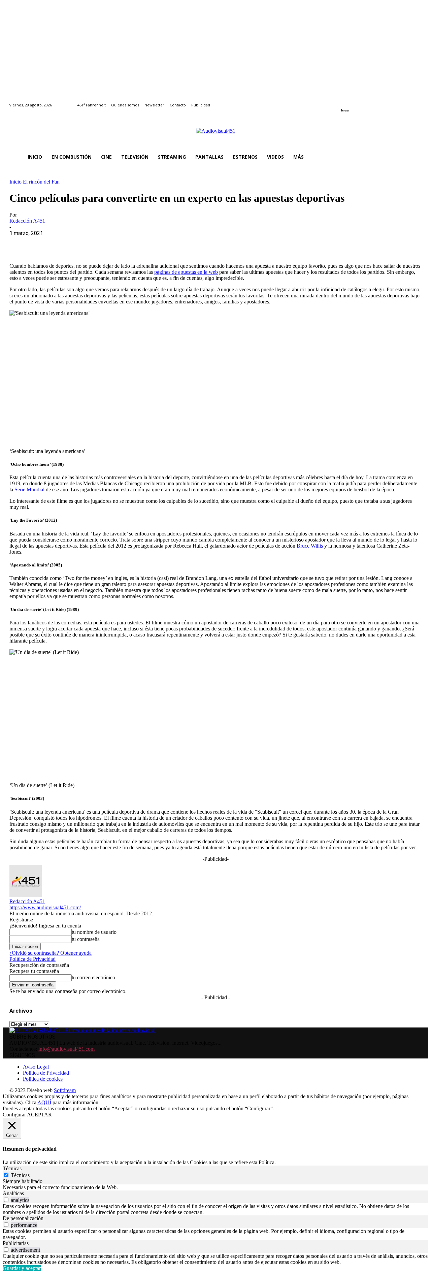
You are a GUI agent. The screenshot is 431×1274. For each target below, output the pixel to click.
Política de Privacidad (32, 959)
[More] (166, 243)
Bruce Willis (310, 546)
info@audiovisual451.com (66, 1049)
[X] (45, 243)
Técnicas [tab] (12, 1168)
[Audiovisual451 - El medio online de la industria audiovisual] (215, 134)
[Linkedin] (358, 101)
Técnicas (20, 1175)
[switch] (6, 1200)
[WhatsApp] (69, 243)
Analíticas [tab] (13, 1193)
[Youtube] (373, 101)
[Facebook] (343, 101)
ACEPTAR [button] (39, 1114)
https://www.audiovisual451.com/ (45, 907)
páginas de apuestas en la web (186, 272)
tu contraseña (86, 939)
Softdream (65, 1090)
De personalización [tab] (23, 1218)
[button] (413, 157)
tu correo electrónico (93, 977)
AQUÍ (44, 1102)
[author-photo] (25, 895)
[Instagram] (351, 101)
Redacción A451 (27, 221)
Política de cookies (43, 1079)
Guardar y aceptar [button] (22, 1268)
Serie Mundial (29, 489)
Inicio (15, 182)
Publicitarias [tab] (16, 1243)
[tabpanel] (215, 1187)
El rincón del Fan (41, 182)
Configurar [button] (14, 1114)
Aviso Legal (36, 1067)
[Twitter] (366, 101)
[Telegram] (142, 243)
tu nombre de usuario (94, 932)
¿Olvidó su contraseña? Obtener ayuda (50, 953)
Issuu (345, 110)
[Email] (117, 243)
